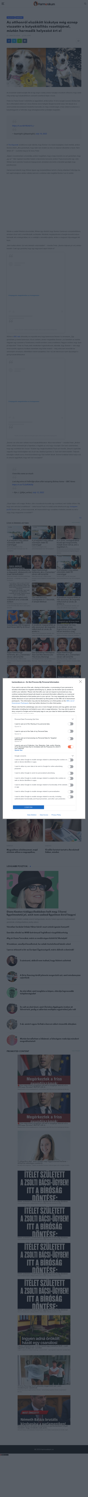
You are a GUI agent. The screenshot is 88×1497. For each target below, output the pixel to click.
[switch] (70, 723)
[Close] (81, 682)
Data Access (44, 815)
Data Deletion (31, 815)
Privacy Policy (56, 815)
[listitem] (44, 719)
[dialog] (44, 748)
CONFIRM (29, 807)
